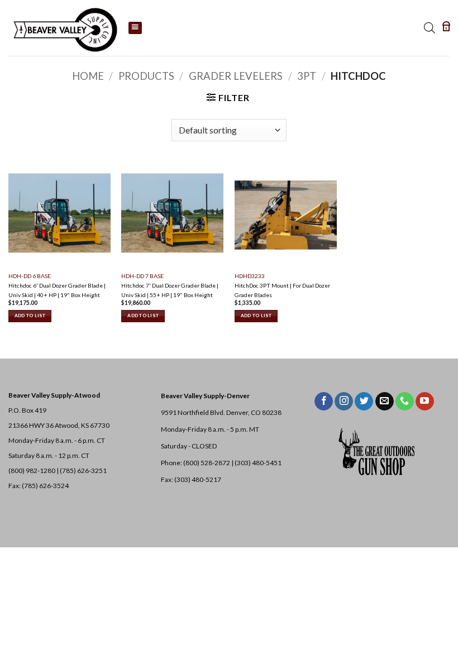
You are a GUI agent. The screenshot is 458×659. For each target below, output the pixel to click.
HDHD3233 (250, 276)
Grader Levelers (236, 76)
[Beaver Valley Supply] (64, 28)
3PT (306, 76)
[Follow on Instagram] (344, 401)
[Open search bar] (429, 28)
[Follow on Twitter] (364, 401)
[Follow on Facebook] (323, 401)
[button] (446, 28)
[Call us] (404, 401)
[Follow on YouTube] (425, 401)
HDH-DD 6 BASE (29, 276)
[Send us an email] (384, 401)
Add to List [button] (30, 315)
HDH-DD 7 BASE (142, 276)
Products (146, 76)
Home (88, 76)
